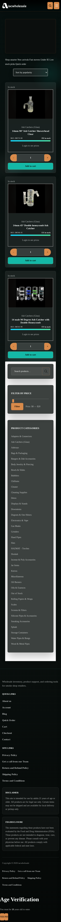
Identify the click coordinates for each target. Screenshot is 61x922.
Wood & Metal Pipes (20, 644)
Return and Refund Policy (15, 768)
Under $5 (45, 60)
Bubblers (15, 475)
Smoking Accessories (20, 621)
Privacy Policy (9, 755)
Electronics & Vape (19, 520)
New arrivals (23, 60)
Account (6, 707)
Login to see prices (30, 146)
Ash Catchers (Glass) (30, 127)
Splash (14, 627)
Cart (4, 726)
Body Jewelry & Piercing (22, 464)
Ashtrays (15, 447)
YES (2, 917)
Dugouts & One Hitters (21, 515)
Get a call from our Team (15, 761)
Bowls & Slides (18, 470)
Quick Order (8, 720)
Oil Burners (16, 582)
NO (6, 917)
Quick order (20, 64)
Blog (4, 714)
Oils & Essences (18, 588)
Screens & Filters (18, 610)
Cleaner (14, 487)
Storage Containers (19, 632)
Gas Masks (15, 526)
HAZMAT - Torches (20, 548)
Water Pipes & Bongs (20, 638)
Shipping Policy (10, 774)
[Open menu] (56, 5)
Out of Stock (17, 593)
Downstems (16, 509)
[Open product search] (50, 5)
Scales (14, 604)
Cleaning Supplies (19, 492)
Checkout (7, 733)
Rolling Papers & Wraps (22, 599)
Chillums (15, 481)
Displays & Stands (19, 504)
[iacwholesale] (30, 5)
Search (46, 371)
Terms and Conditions (13, 780)
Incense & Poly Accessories (23, 560)
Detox (13, 498)
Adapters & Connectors (21, 436)
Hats (13, 543)
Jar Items (15, 565)
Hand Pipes (16, 537)
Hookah (14, 554)
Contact (6, 739)
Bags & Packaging (19, 453)
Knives (14, 571)
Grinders (15, 532)
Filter (17, 406)
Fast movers (34, 60)
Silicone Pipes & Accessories (24, 616)
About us (6, 701)
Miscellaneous (17, 576)
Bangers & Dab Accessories (23, 459)
